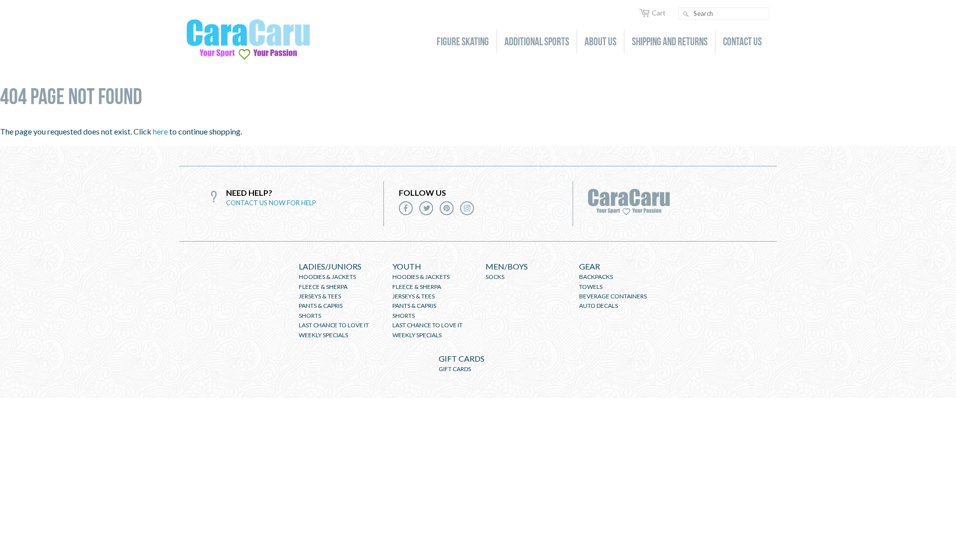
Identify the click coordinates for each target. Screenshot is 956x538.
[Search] (685, 14)
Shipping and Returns (670, 41)
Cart (659, 12)
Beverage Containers (613, 296)
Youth (406, 266)
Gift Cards (461, 358)
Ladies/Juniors (330, 266)
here (160, 131)
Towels (590, 286)
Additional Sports (536, 41)
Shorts (310, 315)
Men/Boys (506, 266)
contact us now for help (271, 203)
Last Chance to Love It (334, 325)
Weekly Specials (323, 335)
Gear (589, 266)
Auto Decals (598, 305)
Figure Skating (463, 41)
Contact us (742, 41)
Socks (494, 276)
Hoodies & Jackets (327, 276)
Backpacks (596, 276)
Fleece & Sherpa (323, 286)
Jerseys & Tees (320, 296)
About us (600, 41)
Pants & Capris (321, 305)
